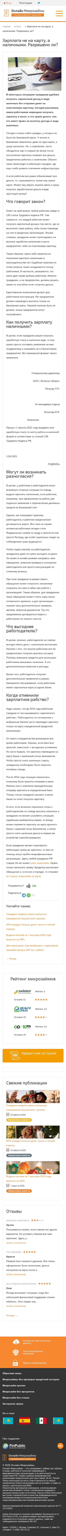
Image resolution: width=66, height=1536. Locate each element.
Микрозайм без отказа (16, 1397)
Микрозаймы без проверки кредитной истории (31, 1379)
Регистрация (25, 3)
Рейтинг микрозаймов (33, 978)
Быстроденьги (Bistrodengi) (21, 1284)
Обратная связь (12, 1373)
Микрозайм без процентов (18, 1391)
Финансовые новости (19, 1120)
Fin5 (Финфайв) (13, 1252)
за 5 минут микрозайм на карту (23, 876)
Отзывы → (12, 1315)
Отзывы (14, 1211)
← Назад (11, 958)
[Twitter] (39, 3)
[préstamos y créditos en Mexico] (41, 1420)
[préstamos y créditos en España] (24, 1420)
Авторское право (13, 1403)
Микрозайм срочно (14, 1385)
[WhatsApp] (29, 895)
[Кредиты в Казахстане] (58, 1420)
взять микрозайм (39, 863)
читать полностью (16, 1242)
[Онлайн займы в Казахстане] (8, 1420)
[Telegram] (24, 895)
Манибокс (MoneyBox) (17, 1221)
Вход (8, 3)
